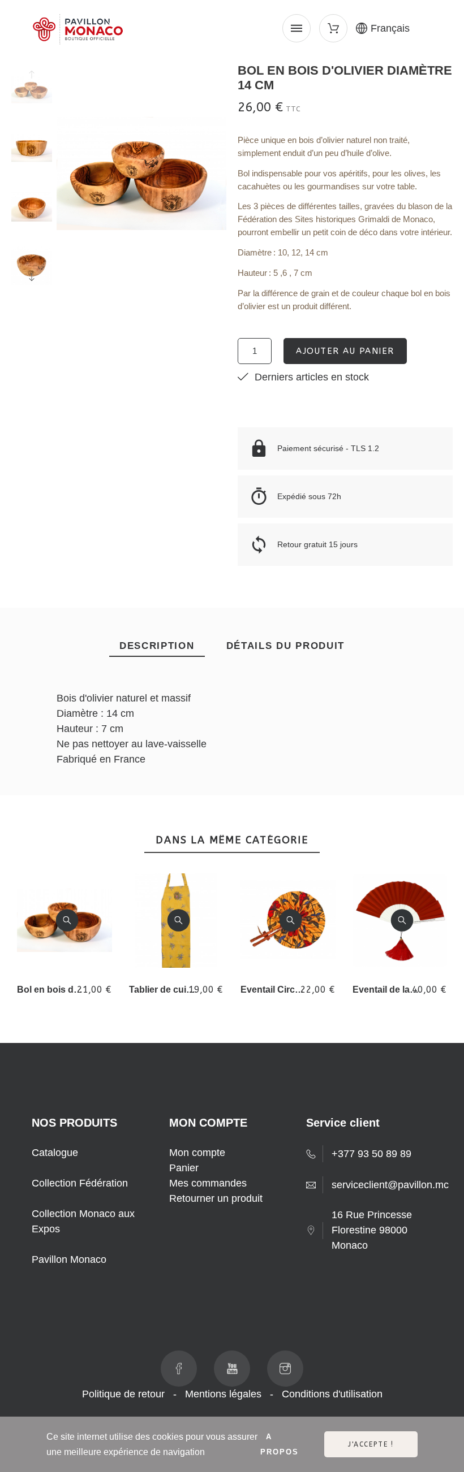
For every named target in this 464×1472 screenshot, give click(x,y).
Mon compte (197, 1152)
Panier (184, 1168)
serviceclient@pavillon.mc (390, 1184)
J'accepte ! (371, 1444)
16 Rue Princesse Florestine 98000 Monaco (372, 1230)
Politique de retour (123, 1394)
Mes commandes (208, 1183)
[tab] (157, 646)
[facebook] (179, 1368)
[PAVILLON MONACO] (77, 31)
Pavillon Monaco (69, 1259)
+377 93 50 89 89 (371, 1153)
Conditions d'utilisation (332, 1394)
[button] (66, 921)
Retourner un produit (216, 1198)
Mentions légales (223, 1394)
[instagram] (285, 1368)
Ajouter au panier (345, 351)
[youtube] (232, 1368)
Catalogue (55, 1152)
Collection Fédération (80, 1183)
